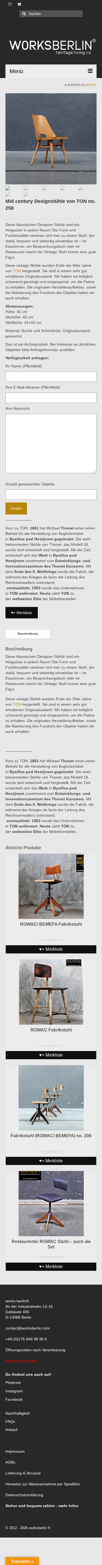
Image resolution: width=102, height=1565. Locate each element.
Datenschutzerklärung (24, 1495)
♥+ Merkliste (21, 612)
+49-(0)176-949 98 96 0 (26, 1339)
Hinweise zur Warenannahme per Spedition (42, 1484)
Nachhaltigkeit (17, 1413)
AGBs (10, 1462)
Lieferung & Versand (23, 1473)
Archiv (91, 84)
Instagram (14, 1391)
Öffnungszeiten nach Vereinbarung (35, 1350)
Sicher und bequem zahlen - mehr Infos (41, 1506)
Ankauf (11, 1429)
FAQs (10, 1421)
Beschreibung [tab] (28, 633)
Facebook (14, 1399)
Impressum (15, 1451)
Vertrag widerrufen (21, 1361)
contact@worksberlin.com (27, 1328)
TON (17, 271)
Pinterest (13, 1382)
